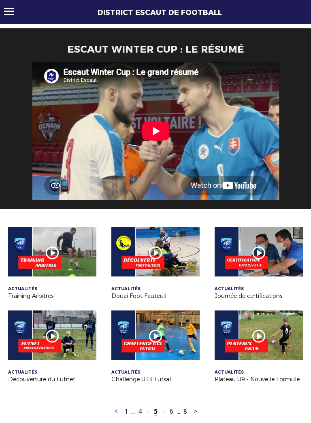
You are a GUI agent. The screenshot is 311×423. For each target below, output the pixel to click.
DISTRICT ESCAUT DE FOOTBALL (160, 12)
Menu (12, 11)
